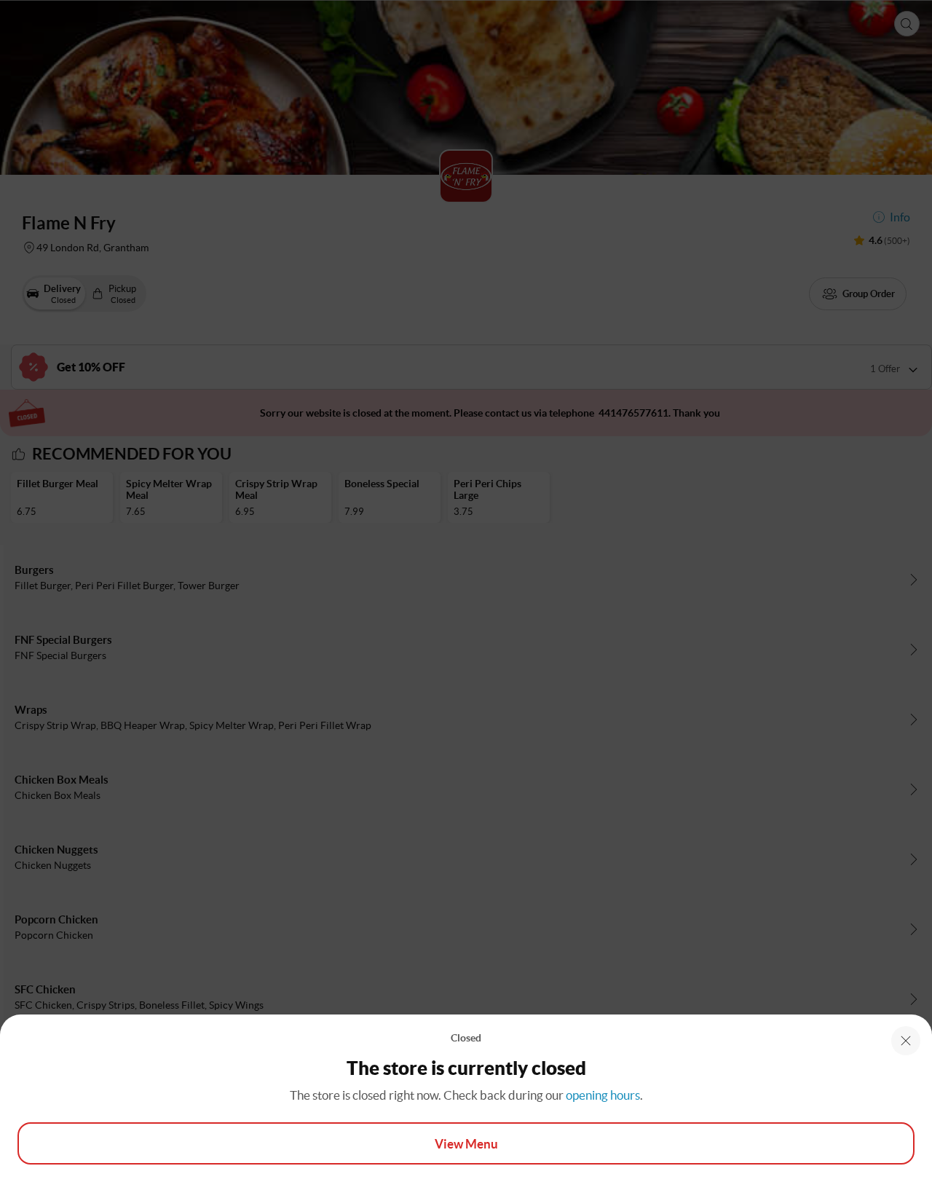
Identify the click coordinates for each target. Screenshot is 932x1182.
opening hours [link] (603, 1095)
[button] (905, 1040)
